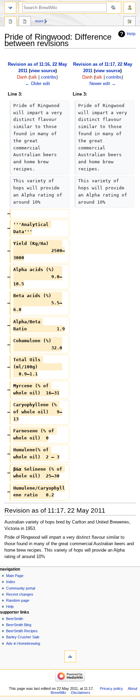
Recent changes (19, 594)
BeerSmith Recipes (22, 631)
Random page (17, 600)
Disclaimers (80, 693)
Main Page (14, 576)
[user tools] (130, 8)
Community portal (20, 588)
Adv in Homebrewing (23, 643)
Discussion (25, 22)
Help (131, 34)
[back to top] (70, 656)
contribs (48, 77)
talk (33, 77)
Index (10, 582)
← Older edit (37, 83)
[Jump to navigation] (10, 8)
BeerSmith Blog (18, 625)
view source (42, 70)
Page (10, 22)
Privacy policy (111, 688)
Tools (129, 22)
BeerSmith (14, 619)
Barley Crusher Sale (22, 637)
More (39, 21)
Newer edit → (102, 83)
